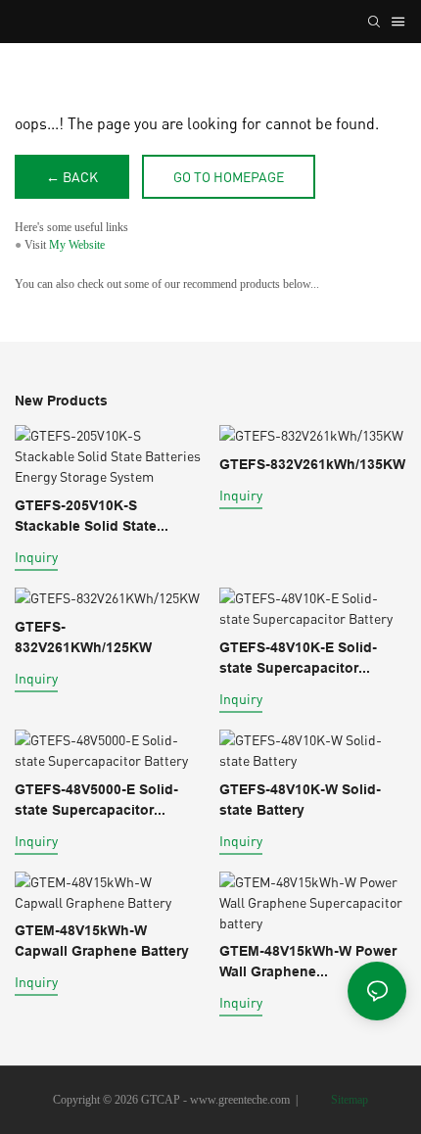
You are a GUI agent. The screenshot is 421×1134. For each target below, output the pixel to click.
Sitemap (348, 1100)
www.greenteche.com (240, 1100)
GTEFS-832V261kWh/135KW (312, 464)
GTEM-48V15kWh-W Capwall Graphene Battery (102, 940)
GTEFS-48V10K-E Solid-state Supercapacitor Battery (298, 659)
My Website (77, 245)
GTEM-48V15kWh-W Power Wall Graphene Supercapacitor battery (308, 962)
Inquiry (36, 556)
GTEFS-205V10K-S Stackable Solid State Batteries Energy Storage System (98, 517)
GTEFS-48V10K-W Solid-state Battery (300, 799)
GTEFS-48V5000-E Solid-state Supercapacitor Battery (96, 801)
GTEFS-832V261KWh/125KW (83, 637)
